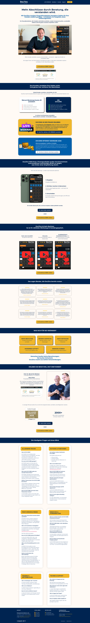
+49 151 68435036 (69, 614)
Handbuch (54, 2)
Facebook (38, 613)
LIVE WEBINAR (47, 2)
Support (64, 2)
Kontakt (59, 2)
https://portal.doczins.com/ (55, 469)
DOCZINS (37, 616)
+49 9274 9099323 (27, 615)
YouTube (37, 612)
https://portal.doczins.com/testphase (29, 531)
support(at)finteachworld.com (64, 616)
